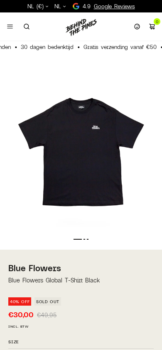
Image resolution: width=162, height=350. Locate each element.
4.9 (109, 6)
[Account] (137, 26)
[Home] (81, 27)
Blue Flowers (34, 268)
